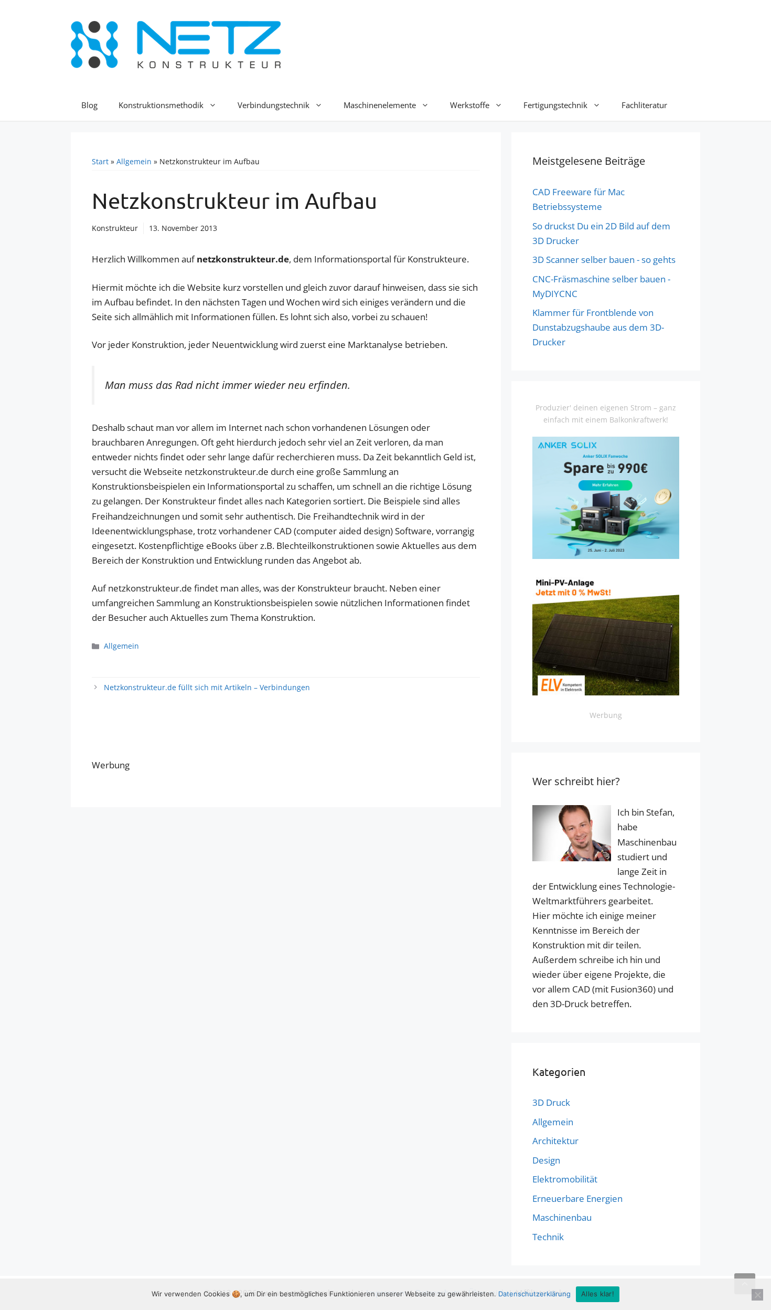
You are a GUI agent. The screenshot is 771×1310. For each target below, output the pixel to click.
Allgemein (134, 161)
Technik (548, 1237)
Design (546, 1160)
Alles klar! (597, 1294)
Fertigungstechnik (555, 105)
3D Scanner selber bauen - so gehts (604, 259)
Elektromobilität (564, 1179)
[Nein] (757, 1295)
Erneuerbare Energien (577, 1198)
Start (100, 161)
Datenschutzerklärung (534, 1294)
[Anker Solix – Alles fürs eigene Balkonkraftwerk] (605, 556)
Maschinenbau (562, 1217)
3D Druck (551, 1102)
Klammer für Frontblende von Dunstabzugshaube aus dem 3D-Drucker (598, 327)
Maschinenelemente (380, 105)
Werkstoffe (469, 105)
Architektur (555, 1141)
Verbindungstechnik (273, 105)
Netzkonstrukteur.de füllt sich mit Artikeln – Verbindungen (207, 687)
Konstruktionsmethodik (161, 105)
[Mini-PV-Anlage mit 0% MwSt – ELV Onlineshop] (605, 693)
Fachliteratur (644, 105)
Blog (89, 105)
